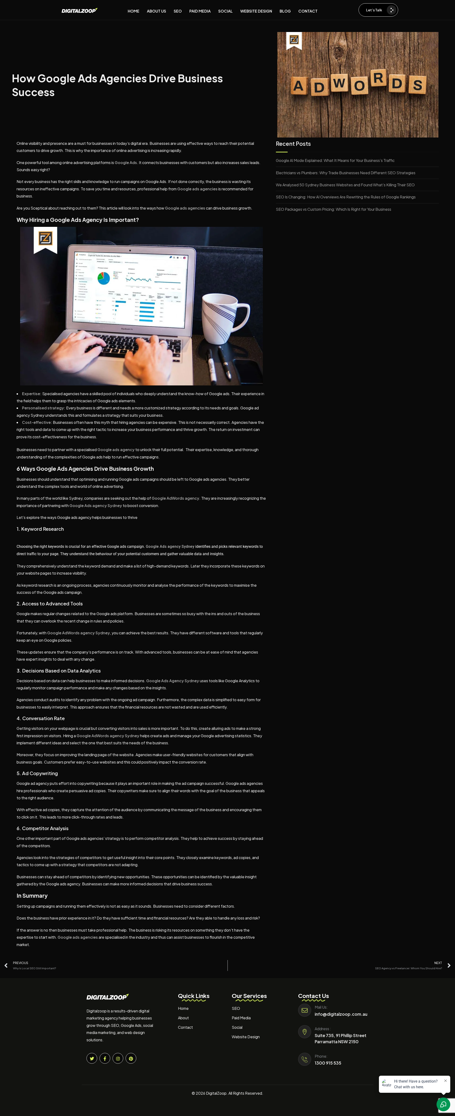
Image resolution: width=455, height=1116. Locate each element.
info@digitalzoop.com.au (341, 1014)
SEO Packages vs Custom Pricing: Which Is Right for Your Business (333, 209)
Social (237, 1027)
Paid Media (241, 1017)
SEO (236, 1008)
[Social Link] (91, 1058)
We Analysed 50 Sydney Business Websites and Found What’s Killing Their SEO (345, 184)
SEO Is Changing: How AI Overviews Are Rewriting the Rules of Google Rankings (346, 196)
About (183, 1017)
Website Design (246, 1036)
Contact (185, 1027)
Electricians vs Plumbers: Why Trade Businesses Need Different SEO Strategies (345, 172)
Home (183, 1008)
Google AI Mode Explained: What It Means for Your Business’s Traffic (335, 160)
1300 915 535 (328, 1063)
